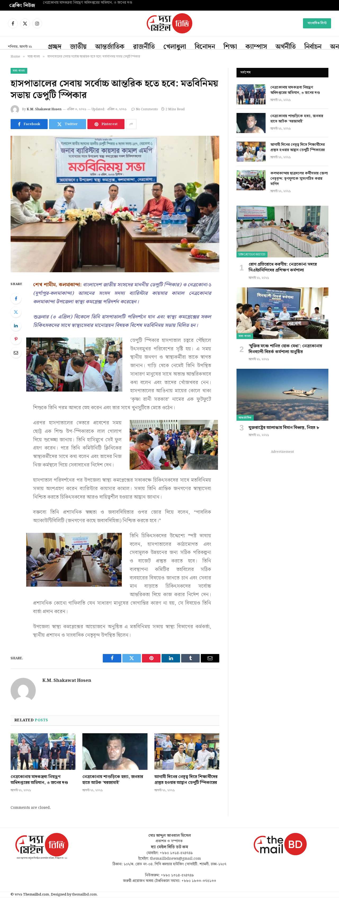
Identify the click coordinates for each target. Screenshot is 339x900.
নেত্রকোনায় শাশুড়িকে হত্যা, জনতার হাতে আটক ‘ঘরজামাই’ (83, 3)
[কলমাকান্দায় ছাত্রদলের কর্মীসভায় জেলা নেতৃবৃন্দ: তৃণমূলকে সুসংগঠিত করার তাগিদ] (251, 180)
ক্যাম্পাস (256, 47)
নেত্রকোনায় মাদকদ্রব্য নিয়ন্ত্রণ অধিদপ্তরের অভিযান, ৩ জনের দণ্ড (39, 780)
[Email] (16, 352)
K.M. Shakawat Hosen (44, 109)
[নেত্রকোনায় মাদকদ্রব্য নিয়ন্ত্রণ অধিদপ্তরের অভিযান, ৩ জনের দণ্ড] (43, 751)
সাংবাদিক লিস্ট (317, 23)
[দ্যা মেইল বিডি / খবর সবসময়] (169, 23)
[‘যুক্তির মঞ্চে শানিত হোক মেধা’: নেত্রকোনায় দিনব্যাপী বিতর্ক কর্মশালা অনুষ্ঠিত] (282, 313)
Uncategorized (252, 254)
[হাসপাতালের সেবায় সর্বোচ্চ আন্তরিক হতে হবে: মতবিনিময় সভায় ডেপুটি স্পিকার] (115, 204)
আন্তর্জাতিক (109, 47)
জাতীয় (78, 47)
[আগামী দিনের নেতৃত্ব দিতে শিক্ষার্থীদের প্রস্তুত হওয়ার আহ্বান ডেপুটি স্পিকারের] (186, 751)
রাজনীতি (144, 47)
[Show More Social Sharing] (131, 124)
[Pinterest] (16, 339)
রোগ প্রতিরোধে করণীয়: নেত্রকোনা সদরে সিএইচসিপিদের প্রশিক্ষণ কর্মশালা (283, 267)
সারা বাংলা (19, 70)
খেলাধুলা (174, 47)
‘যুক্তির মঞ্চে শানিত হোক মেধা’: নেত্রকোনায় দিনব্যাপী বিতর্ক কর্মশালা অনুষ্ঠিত (285, 349)
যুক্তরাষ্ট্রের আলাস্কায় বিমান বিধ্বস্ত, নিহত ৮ (284, 428)
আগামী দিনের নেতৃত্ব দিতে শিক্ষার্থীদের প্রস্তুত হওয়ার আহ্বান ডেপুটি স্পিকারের (185, 780)
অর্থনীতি (285, 47)
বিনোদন (205, 47)
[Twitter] (16, 312)
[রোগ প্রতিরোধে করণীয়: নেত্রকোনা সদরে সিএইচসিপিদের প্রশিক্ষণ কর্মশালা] (282, 231)
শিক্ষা (230, 47)
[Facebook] (16, 298)
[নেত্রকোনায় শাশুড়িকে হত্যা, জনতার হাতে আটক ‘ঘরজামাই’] (114, 751)
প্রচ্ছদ (54, 47)
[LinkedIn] (16, 325)
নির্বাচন (313, 47)
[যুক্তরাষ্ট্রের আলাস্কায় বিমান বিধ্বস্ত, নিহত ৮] (282, 394)
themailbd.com (84, 894)
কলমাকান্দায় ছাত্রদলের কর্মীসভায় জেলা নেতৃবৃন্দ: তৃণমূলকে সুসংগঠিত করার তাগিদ (299, 179)
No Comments (147, 109)
